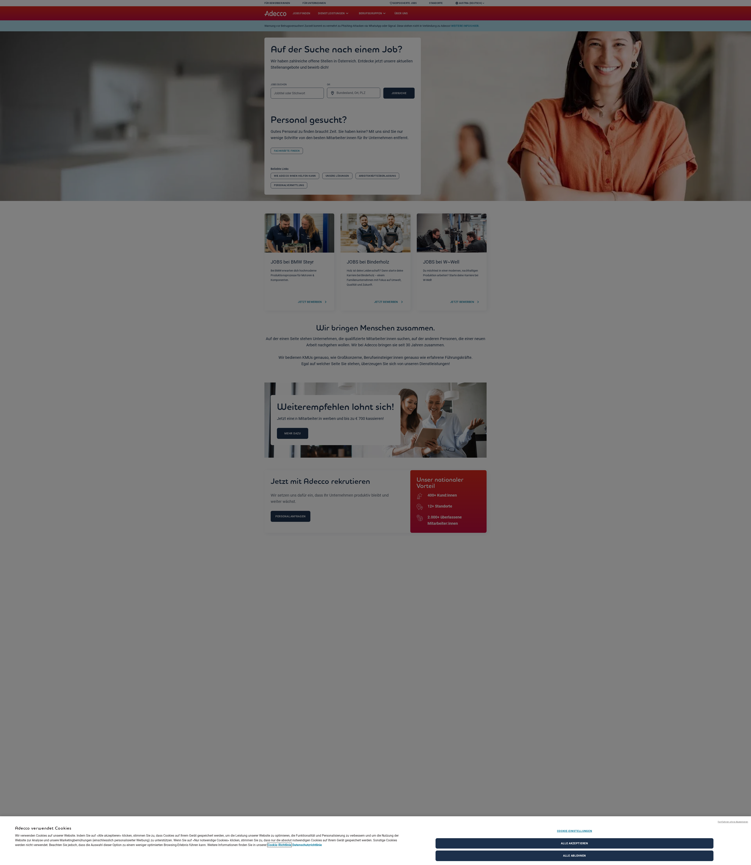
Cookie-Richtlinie (279, 845)
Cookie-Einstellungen (574, 831)
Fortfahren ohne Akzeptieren (733, 821)
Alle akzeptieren (574, 843)
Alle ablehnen (574, 855)
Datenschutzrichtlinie (307, 845)
